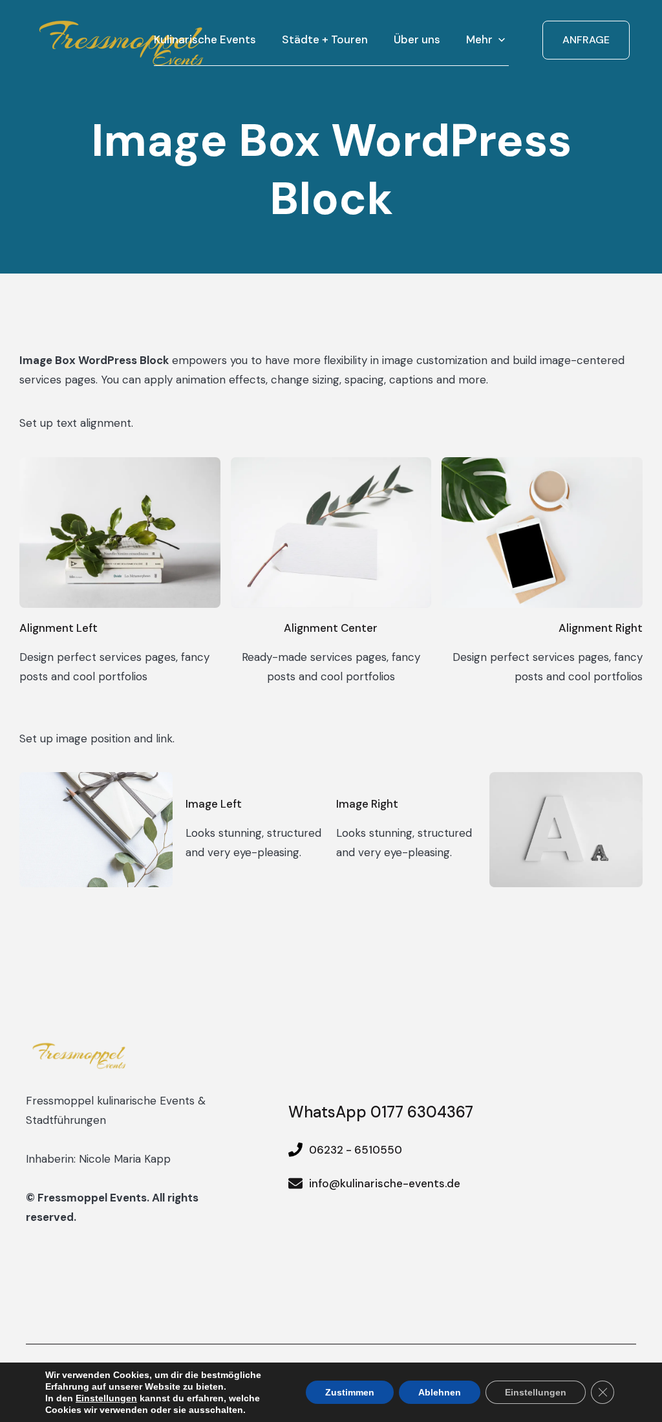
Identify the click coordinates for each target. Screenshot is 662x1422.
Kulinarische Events (205, 39)
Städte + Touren (325, 39)
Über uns (417, 39)
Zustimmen (349, 1392)
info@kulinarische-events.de (384, 1183)
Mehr (479, 39)
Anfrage (586, 40)
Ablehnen (439, 1392)
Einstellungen (106, 1398)
